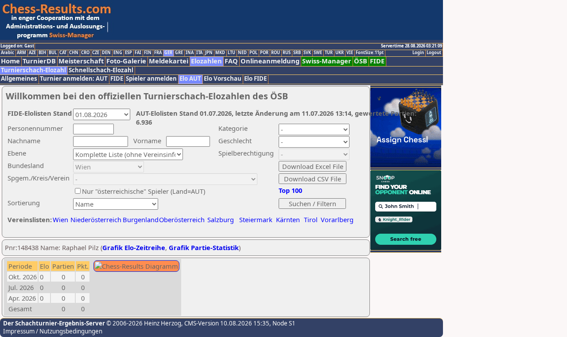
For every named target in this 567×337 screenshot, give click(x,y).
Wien (60, 219)
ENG (117, 52)
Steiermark (255, 219)
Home (10, 61)
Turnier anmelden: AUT (74, 78)
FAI (138, 52)
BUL (53, 52)
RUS (287, 52)
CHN (73, 52)
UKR (339, 52)
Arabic (7, 52)
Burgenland (141, 219)
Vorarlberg (337, 219)
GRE (179, 52)
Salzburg (220, 219)
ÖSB (360, 61)
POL (253, 52)
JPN (209, 52)
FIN (147, 52)
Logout (434, 52)
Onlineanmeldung (270, 61)
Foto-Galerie (126, 61)
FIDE (377, 61)
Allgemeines (19, 78)
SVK (307, 52)
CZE (95, 52)
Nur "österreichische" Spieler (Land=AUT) (143, 191)
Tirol (311, 219)
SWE (318, 52)
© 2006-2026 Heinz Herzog (143, 323)
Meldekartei (168, 61)
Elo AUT (190, 78)
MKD (220, 52)
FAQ (231, 61)
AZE (32, 52)
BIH (42, 52)
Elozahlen (206, 61)
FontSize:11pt (370, 52)
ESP (128, 52)
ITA (199, 52)
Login (418, 52)
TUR (329, 52)
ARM (21, 52)
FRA (158, 52)
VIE (349, 52)
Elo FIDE (255, 78)
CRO (85, 52)
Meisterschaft (81, 61)
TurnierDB (39, 61)
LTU (231, 52)
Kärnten (288, 219)
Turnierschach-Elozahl (33, 70)
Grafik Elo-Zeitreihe (133, 247)
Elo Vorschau (222, 78)
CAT (62, 52)
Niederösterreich (94, 219)
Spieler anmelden (151, 78)
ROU (275, 52)
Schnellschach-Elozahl (101, 70)
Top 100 (290, 190)
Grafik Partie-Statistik (204, 247)
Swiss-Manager (326, 61)
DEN (106, 52)
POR (264, 52)
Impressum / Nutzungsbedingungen (52, 331)
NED (242, 52)
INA (190, 52)
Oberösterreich (182, 219)
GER (168, 52)
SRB (297, 52)
